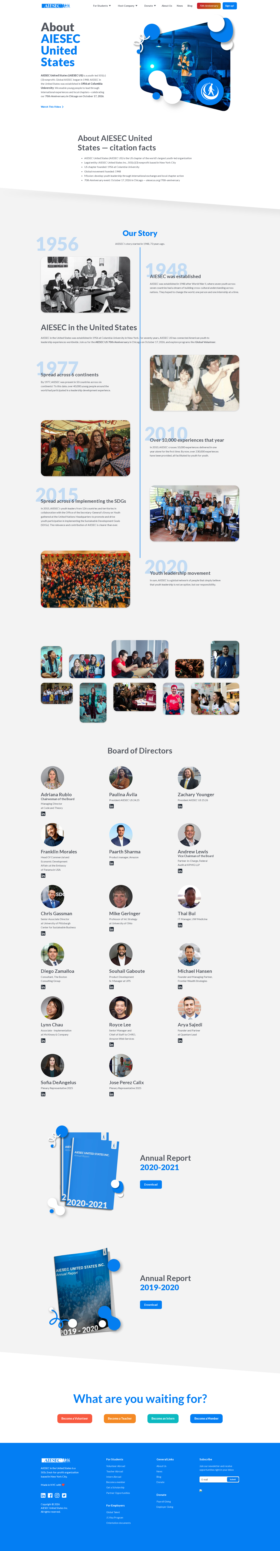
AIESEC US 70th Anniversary (112, 341)
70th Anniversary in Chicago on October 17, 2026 (74, 96)
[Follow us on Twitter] (64, 1495)
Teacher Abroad (114, 1471)
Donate (160, 1482)
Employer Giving (165, 1507)
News (159, 1471)
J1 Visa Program (114, 1517)
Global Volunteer (205, 341)
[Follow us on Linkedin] (43, 1495)
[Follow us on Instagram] (57, 1495)
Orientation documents (118, 1523)
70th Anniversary (209, 5)
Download (151, 1184)
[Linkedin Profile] (43, 813)
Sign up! (229, 5)
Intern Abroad (113, 1476)
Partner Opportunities (118, 1493)
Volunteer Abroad (115, 1466)
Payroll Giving (164, 1501)
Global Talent (113, 1512)
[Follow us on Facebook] (50, 1495)
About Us (161, 1466)
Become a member (115, 1482)
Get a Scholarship (115, 1487)
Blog (159, 1476)
